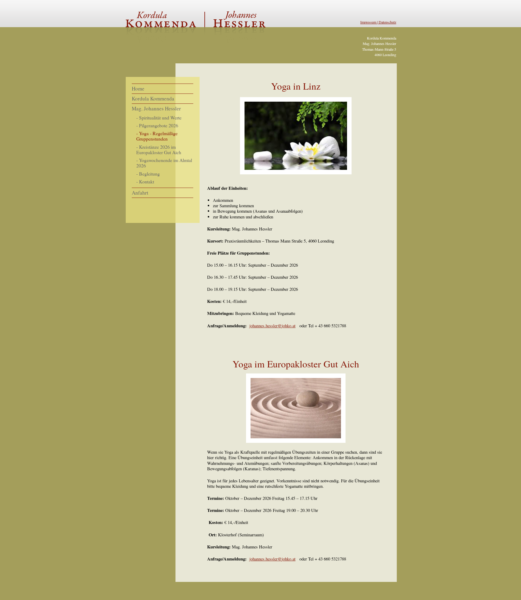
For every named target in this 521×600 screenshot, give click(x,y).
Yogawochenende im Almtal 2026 (164, 163)
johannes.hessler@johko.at (272, 559)
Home (138, 88)
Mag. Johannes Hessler (156, 108)
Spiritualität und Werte (160, 117)
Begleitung (149, 173)
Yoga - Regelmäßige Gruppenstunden (157, 136)
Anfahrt (140, 192)
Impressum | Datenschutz (378, 22)
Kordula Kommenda (153, 98)
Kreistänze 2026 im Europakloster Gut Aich (158, 149)
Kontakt (146, 181)
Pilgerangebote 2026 (158, 125)
